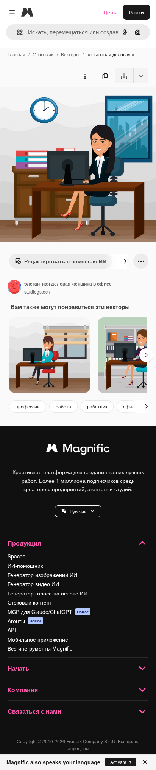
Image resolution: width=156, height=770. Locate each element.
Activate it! (120, 762)
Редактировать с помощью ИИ (65, 261)
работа (63, 406)
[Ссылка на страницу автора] (14, 287)
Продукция (24, 543)
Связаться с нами (34, 711)
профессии (28, 406)
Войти (136, 12)
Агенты (25, 621)
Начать (18, 668)
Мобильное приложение (38, 639)
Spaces (16, 556)
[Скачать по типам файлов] (140, 75)
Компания (23, 689)
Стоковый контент (30, 602)
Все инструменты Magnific (40, 648)
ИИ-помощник (25, 565)
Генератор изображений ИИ (42, 574)
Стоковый (43, 54)
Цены (110, 12)
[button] (78, 511)
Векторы (70, 54)
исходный (51, 101)
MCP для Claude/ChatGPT (48, 611)
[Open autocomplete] (16, 32)
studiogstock (37, 291)
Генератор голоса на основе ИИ (47, 593)
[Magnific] (78, 450)
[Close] (145, 762)
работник (97, 406)
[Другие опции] (84, 75)
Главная (16, 54)
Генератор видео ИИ (33, 584)
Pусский (78, 511)
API (12, 630)
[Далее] (125, 261)
